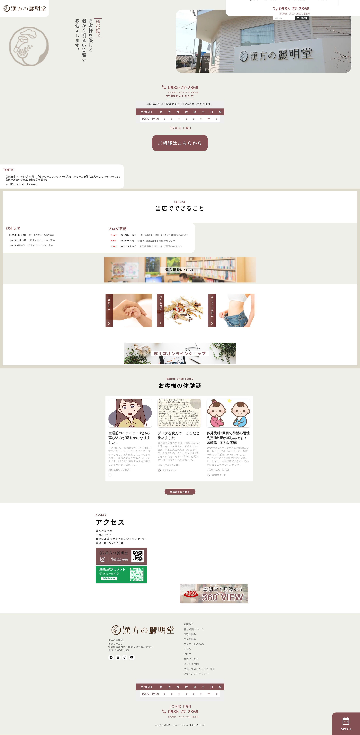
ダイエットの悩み (194, 644)
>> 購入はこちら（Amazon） (22, 184)
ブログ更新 (117, 228)
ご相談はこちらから (180, 143)
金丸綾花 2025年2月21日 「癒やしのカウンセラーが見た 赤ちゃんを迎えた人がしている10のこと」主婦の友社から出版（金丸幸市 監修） (63, 178)
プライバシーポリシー (196, 673)
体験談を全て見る (180, 491)
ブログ (187, 654)
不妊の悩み (190, 634)
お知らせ (13, 228)
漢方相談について (194, 629)
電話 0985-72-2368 (109, 543)
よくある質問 (191, 664)
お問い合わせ (191, 659)
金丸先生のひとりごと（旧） (200, 669)
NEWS (187, 649)
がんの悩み (190, 639)
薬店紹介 (189, 624)
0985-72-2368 (294, 8)
